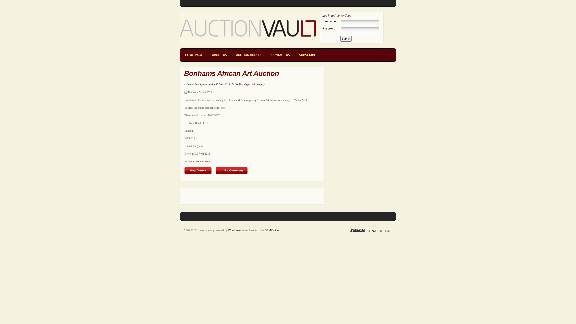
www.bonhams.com (199, 161)
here (223, 107)
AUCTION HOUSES (249, 55)
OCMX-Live (272, 230)
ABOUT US (219, 55)
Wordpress (234, 230)
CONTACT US (280, 55)
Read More (198, 170)
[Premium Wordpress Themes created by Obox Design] (371, 230)
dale (205, 84)
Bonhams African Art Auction (231, 73)
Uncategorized (247, 84)
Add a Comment (232, 170)
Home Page (194, 55)
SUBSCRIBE (307, 55)
